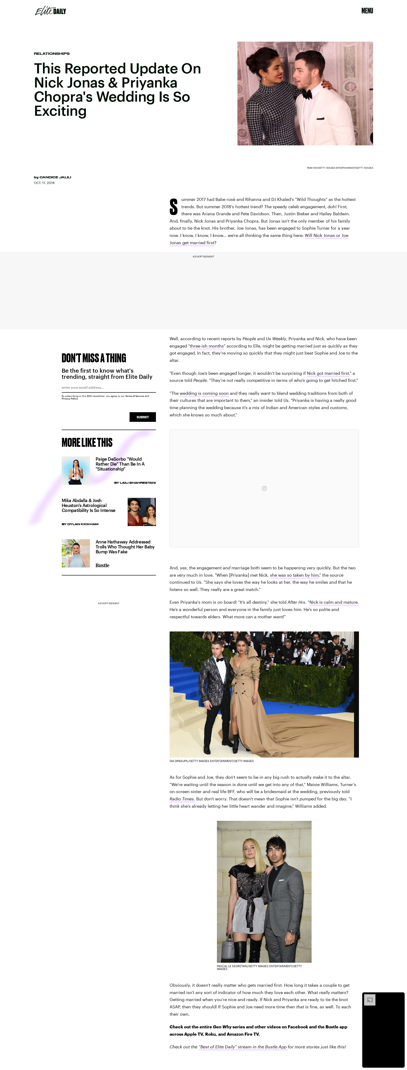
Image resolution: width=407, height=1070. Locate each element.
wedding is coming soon (204, 393)
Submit (143, 417)
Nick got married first (328, 373)
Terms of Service (134, 396)
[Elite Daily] (50, 11)
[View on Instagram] (264, 488)
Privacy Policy (70, 398)
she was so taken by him (294, 575)
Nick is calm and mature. (334, 602)
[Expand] (367, 996)
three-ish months (207, 345)
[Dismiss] (399, 996)
